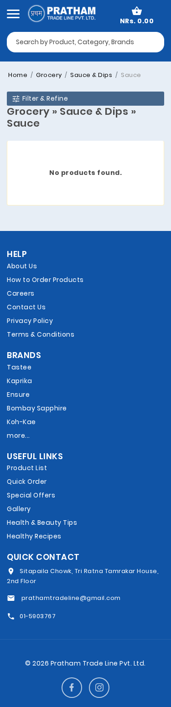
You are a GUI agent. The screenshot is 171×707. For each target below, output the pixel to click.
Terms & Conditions (40, 334)
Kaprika (19, 380)
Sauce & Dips (91, 75)
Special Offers (31, 495)
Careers (21, 293)
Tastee (19, 367)
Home (17, 75)
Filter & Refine (44, 98)
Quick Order (27, 481)
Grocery (48, 75)
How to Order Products (45, 279)
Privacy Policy (30, 320)
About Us (22, 266)
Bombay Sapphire (37, 408)
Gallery (19, 508)
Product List (27, 467)
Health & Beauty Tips (42, 522)
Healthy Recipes (34, 536)
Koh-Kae (21, 421)
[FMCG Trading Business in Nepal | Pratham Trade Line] (61, 12)
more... (18, 435)
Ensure (18, 394)
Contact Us (26, 307)
